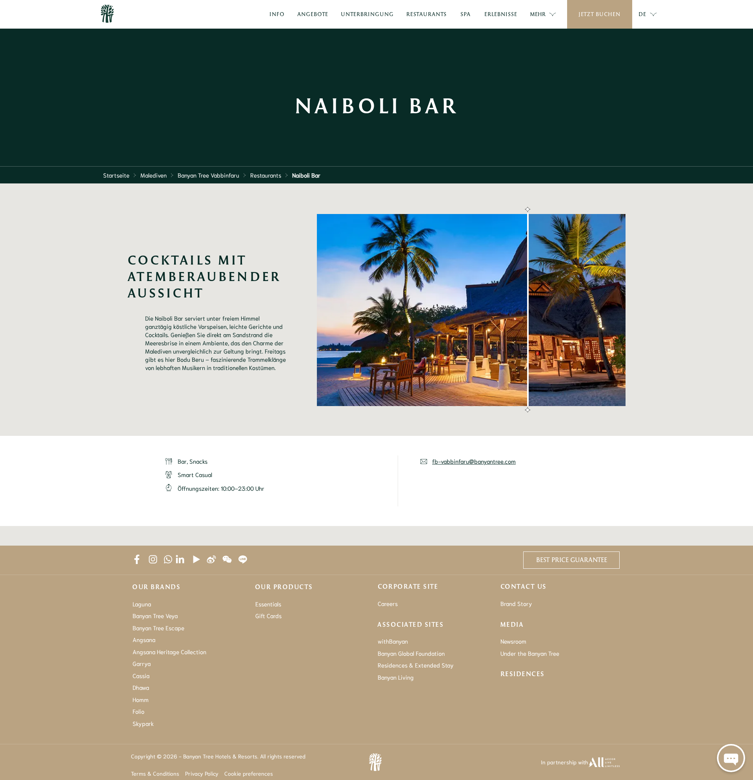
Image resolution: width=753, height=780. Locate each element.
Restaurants (265, 175)
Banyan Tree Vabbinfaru (208, 175)
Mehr (538, 14)
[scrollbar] (526, 310)
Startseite (116, 175)
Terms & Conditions (155, 773)
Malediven (153, 175)
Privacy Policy (201, 773)
